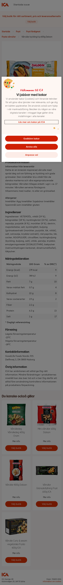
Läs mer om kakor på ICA (31, 122)
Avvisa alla (31, 146)
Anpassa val (31, 154)
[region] (32, 119)
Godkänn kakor (31, 138)
